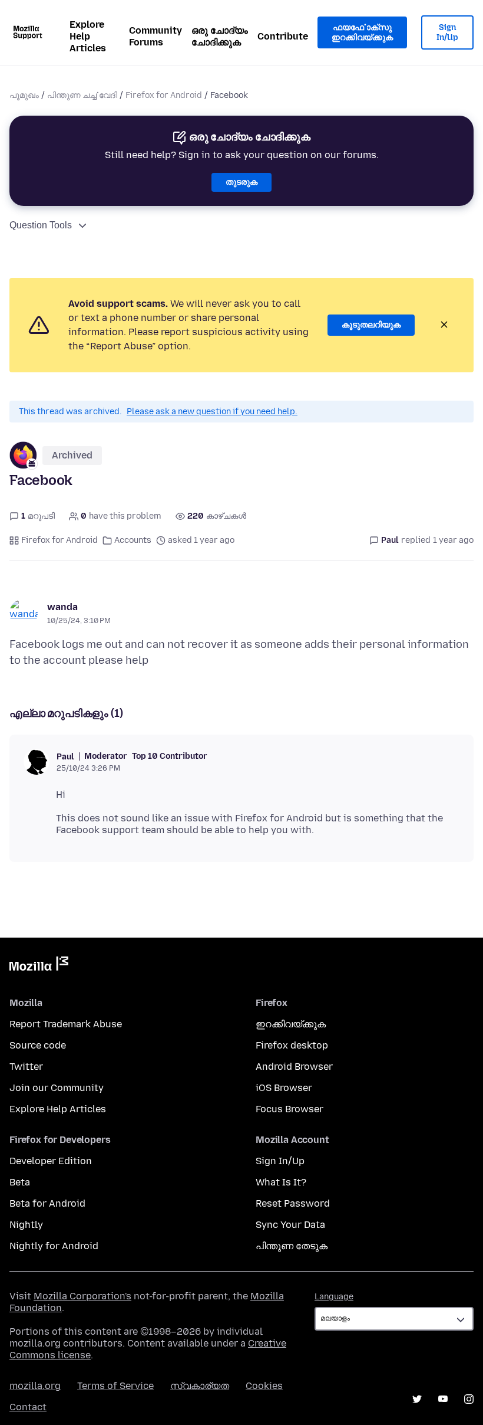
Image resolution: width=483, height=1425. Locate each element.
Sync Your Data (290, 1224)
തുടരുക (241, 182)
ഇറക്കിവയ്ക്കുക (291, 1024)
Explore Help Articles (88, 36)
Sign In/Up (447, 32)
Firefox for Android (163, 95)
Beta (19, 1182)
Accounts (132, 540)
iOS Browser (284, 1087)
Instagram (469, 1399)
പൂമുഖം (24, 95)
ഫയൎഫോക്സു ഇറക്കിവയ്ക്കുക (362, 32)
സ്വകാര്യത (199, 1385)
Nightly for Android (53, 1246)
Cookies (264, 1385)
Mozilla (38, 965)
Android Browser (294, 1066)
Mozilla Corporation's (82, 1296)
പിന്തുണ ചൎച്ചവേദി (82, 95)
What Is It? (281, 1182)
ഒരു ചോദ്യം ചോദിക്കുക (219, 36)
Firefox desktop (292, 1045)
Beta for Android (47, 1203)
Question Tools (40, 225)
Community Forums (155, 36)
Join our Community (56, 1087)
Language (334, 1297)
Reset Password (293, 1203)
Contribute (282, 36)
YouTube (443, 1399)
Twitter (26, 1066)
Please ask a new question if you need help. (212, 412)
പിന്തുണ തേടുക (291, 1246)
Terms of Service (115, 1385)
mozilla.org (35, 1385)
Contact (28, 1407)
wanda (62, 606)
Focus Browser (289, 1109)
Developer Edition (50, 1161)
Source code (37, 1045)
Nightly (26, 1224)
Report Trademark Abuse (65, 1024)
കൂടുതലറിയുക (371, 325)
